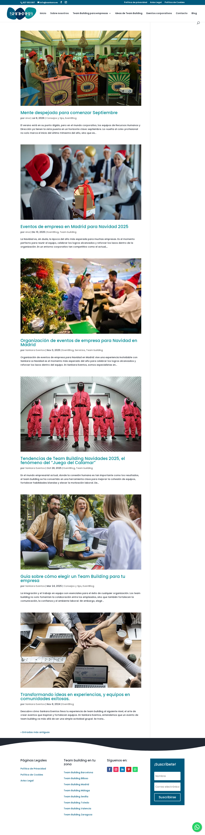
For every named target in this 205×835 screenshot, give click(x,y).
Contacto (182, 13)
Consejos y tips (55, 118)
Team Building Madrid (76, 784)
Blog (194, 13)
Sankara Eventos (35, 350)
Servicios (80, 350)
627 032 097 (29, 2)
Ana (27, 118)
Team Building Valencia (77, 808)
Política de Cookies (174, 2)
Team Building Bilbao (76, 778)
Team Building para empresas (90, 13)
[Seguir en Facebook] (109, 769)
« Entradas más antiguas (35, 732)
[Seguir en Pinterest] (128, 769)
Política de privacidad (135, 2)
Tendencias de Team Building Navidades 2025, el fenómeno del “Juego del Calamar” (72, 461)
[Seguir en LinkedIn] (122, 769)
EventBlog (71, 118)
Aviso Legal (156, 2)
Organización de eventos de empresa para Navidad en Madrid (78, 343)
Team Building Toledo (76, 802)
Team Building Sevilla (76, 796)
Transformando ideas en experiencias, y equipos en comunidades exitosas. (75, 697)
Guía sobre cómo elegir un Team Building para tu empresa (72, 578)
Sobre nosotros (59, 13)
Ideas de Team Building (128, 13)
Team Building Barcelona (78, 772)
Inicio (43, 13)
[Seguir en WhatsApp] (135, 769)
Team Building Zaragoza (78, 814)
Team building (68, 232)
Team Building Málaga (77, 790)
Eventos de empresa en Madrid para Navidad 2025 (74, 226)
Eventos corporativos (159, 13)
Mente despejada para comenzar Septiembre (69, 113)
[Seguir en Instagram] (116, 769)
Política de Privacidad (33, 768)
